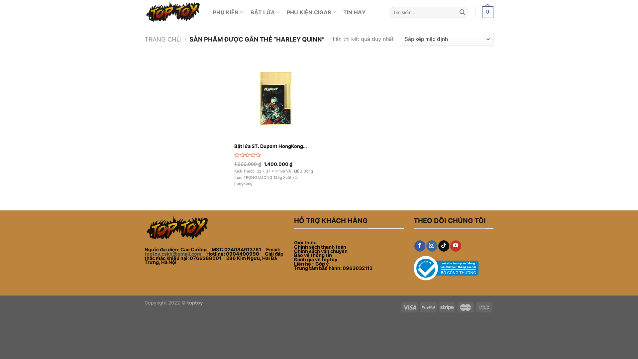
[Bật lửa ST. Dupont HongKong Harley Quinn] (275, 99)
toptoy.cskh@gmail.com (173, 254)
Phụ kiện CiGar (309, 12)
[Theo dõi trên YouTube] (455, 246)
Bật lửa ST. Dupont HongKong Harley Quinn (268, 146)
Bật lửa (263, 12)
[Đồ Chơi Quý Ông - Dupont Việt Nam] (174, 12)
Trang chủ (163, 39)
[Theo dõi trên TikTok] (443, 246)
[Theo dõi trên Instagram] (431, 246)
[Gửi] (462, 12)
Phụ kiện (226, 12)
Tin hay (354, 12)
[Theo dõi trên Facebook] (419, 246)
